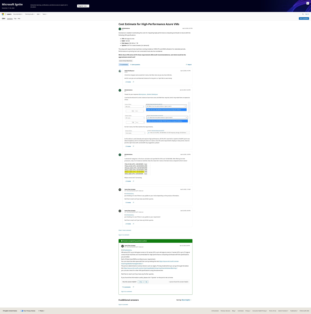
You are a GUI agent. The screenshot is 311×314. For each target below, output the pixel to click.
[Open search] (303, 14)
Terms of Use (272, 311)
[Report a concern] (133, 82)
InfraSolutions (126, 28)
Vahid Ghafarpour (129, 70)
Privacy (247, 311)
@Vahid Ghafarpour (152, 94)
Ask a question (304, 18)
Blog (233, 311)
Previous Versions (225, 311)
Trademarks (293, 311)
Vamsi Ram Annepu (129, 189)
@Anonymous (142, 94)
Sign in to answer (123, 304)
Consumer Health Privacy (259, 311)
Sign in (307, 14)
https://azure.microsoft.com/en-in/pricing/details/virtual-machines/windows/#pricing (150, 268)
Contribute (241, 311)
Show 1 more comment (125, 230)
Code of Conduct (282, 311)
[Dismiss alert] (307, 3)
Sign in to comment (124, 235)
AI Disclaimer (215, 311)
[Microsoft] (3, 14)
